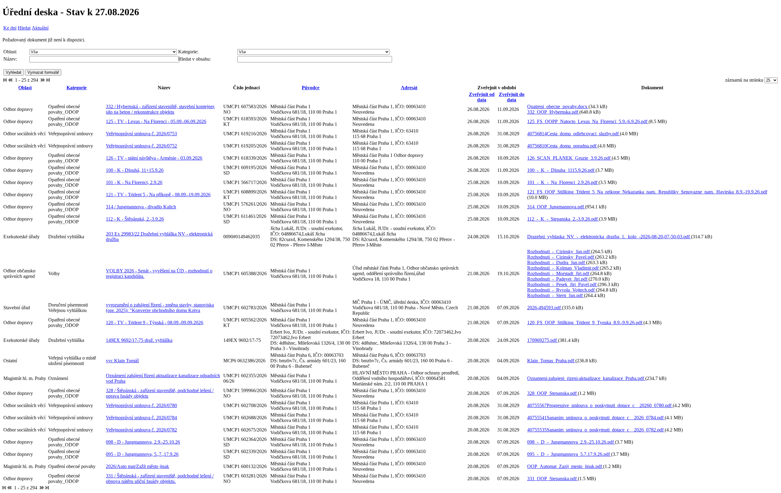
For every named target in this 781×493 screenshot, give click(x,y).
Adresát (409, 87)
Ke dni (9, 27)
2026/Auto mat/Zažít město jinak (137, 466)
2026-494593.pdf (544, 307)
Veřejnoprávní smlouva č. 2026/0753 (141, 133)
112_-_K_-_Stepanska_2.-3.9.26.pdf (563, 219)
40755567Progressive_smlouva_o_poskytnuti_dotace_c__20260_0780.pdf (600, 405)
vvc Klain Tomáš (122, 360)
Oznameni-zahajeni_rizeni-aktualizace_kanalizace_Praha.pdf (586, 378)
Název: (10, 59)
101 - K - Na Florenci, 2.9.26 (134, 182)
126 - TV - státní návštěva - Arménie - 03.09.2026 (154, 158)
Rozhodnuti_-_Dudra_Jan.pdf (556, 262)
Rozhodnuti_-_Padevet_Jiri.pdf (557, 279)
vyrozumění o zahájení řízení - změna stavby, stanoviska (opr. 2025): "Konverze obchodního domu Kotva (160, 307)
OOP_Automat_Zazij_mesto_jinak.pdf (565, 466)
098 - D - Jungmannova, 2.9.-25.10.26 (143, 442)
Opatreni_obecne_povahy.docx (557, 106)
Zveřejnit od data (482, 97)
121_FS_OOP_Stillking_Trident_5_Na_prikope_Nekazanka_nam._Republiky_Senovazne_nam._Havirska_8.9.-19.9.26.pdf (647, 191)
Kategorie (77, 87)
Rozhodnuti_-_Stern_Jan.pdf (555, 295)
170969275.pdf (542, 340)
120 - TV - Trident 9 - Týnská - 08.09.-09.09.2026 (154, 322)
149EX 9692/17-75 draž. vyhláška (139, 340)
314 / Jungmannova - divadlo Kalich (141, 206)
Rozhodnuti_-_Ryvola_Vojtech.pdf (561, 290)
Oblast (25, 87)
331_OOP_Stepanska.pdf (552, 478)
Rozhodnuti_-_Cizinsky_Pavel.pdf (561, 257)
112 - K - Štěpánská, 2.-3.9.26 (135, 219)
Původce (310, 87)
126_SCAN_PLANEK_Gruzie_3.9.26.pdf (569, 158)
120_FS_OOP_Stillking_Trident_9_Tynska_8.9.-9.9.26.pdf (585, 322)
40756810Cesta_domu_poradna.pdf (562, 145)
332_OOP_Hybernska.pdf (553, 112)
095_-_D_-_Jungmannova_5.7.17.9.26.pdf (569, 454)
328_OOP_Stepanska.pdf (552, 393)
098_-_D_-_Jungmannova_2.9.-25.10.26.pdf (571, 442)
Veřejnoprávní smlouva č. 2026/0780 (141, 405)
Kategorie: (188, 51)
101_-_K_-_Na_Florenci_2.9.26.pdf (563, 182)
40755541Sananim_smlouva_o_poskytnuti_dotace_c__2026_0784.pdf (596, 417)
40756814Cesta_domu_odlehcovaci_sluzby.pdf (573, 133)
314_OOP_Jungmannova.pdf (556, 206)
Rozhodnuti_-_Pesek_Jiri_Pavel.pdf (562, 284)
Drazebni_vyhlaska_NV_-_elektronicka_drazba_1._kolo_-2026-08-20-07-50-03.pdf (609, 236)
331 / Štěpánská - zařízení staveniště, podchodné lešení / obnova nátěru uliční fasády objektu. (160, 478)
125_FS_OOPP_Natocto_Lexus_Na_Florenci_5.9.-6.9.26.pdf (588, 121)
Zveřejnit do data (511, 97)
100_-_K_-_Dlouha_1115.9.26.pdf (561, 170)
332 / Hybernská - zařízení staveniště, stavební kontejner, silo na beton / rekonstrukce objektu (160, 109)
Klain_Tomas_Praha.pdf (551, 360)
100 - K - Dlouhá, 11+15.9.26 (135, 170)
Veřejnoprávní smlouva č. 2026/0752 (141, 145)
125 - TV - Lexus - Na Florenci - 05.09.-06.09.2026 (156, 121)
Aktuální (40, 27)
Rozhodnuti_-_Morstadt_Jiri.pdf (558, 273)
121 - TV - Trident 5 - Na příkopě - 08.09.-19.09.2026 (158, 194)
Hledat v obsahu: (194, 59)
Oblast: (10, 51)
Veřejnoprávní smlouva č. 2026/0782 (141, 429)
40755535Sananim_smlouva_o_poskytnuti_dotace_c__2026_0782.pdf (596, 429)
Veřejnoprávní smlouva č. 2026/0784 (141, 417)
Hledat (24, 27)
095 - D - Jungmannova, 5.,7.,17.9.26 (142, 454)
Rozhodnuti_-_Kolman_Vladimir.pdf (563, 268)
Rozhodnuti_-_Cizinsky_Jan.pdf (559, 251)
